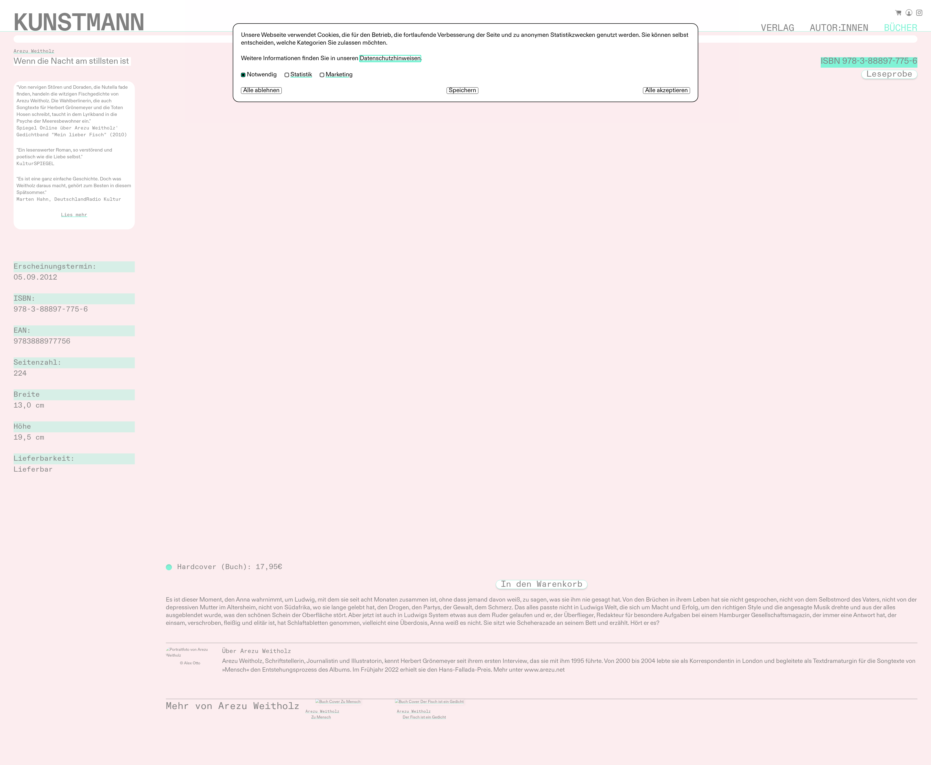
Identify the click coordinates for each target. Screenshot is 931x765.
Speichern (462, 91)
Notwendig (262, 75)
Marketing (339, 75)
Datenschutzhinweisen (390, 59)
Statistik (301, 75)
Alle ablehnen (261, 91)
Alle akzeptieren (666, 91)
